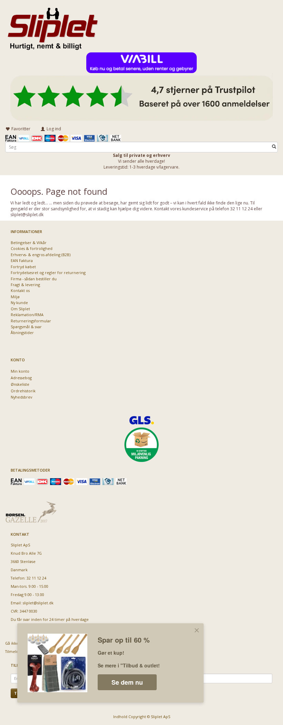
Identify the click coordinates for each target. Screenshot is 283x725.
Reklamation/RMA (27, 314)
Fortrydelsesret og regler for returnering (48, 272)
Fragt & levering (25, 284)
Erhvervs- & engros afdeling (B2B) (40, 254)
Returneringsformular (31, 320)
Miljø (15, 296)
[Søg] (274, 147)
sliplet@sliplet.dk (38, 602)
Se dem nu (127, 682)
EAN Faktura (22, 260)
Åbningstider (22, 332)
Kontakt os (20, 290)
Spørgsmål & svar (26, 326)
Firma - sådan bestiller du (34, 278)
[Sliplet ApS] (52, 26)
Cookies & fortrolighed (31, 248)
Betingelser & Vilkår (29, 242)
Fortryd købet (23, 266)
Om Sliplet (20, 308)
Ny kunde (19, 302)
